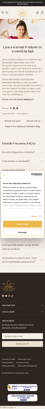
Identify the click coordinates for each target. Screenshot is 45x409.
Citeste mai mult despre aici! (18, 99)
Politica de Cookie (8, 366)
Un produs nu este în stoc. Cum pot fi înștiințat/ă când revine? (19, 259)
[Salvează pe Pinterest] (17, 108)
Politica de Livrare (24, 359)
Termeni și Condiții (8, 359)
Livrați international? (13, 170)
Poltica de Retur (7, 362)
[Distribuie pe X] (11, 108)
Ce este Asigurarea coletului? (18, 152)
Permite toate (22, 224)
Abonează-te (22, 344)
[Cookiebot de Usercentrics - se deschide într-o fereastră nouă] (31, 174)
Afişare (34, 216)
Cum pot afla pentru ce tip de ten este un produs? (20, 246)
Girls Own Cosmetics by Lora (18, 373)
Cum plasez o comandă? (16, 161)
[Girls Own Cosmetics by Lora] (23, 12)
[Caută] (8, 12)
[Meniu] (3, 12)
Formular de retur (22, 362)
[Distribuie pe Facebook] (14, 108)
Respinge (22, 232)
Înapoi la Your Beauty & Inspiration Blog (22, 126)
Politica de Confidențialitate (27, 366)
